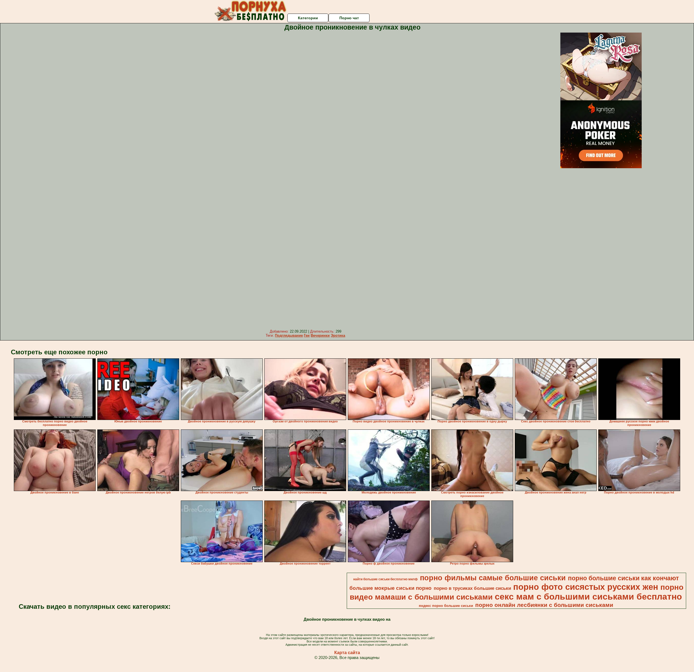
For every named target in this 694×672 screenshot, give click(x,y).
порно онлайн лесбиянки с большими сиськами (544, 605)
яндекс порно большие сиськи (446, 606)
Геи (307, 335)
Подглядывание (289, 335)
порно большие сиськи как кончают (623, 578)
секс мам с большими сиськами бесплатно (588, 596)
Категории (308, 18)
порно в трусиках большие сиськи (472, 588)
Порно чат (349, 18)
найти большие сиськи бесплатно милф (385, 579)
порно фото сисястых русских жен (585, 586)
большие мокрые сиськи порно (390, 588)
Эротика (338, 335)
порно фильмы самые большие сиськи (493, 578)
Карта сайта (347, 652)
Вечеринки (320, 335)
